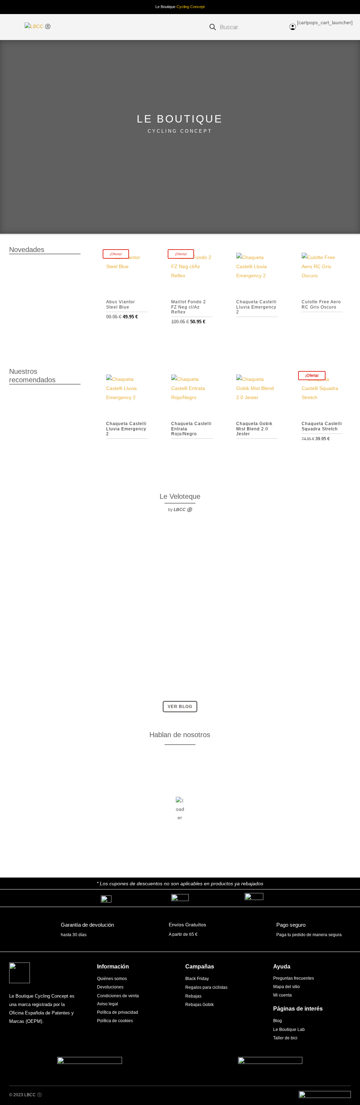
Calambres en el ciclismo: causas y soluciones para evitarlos (78, 663)
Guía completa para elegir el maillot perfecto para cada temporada (83, 604)
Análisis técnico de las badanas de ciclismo (60, 544)
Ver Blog (180, 706)
